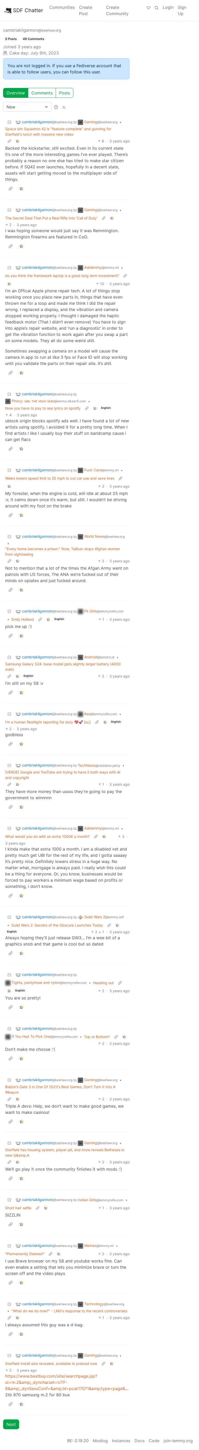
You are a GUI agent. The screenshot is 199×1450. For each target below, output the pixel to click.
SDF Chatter (28, 10)
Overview (15, 92)
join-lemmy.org (178, 1440)
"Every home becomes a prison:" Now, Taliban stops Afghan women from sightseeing (62, 551)
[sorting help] (56, 106)
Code (154, 1440)
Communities (62, 7)
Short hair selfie (18, 1208)
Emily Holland (22, 619)
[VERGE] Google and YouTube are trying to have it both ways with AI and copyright (62, 775)
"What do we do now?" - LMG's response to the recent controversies (69, 1311)
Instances (121, 1440)
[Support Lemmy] (148, 7)
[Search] (156, 7)
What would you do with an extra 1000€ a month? (47, 836)
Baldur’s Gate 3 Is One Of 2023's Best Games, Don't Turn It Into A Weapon (60, 1089)
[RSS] (64, 106)
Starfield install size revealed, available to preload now (51, 1363)
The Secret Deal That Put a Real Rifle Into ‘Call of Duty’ (51, 218)
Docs (139, 1440)
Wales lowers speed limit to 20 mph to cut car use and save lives (59, 478)
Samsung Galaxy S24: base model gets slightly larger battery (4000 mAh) (63, 667)
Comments (42, 92)
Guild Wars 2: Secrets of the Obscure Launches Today (57, 925)
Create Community (117, 10)
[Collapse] (9, 122)
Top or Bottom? (97, 1036)
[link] (17, 141)
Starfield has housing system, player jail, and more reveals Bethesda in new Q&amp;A (64, 1152)
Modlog (100, 1440)
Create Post (85, 10)
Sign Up (182, 10)
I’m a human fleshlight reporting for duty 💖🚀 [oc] (48, 722)
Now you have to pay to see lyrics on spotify (43, 408)
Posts (64, 92)
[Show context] (9, 141)
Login (168, 7)
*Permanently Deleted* (24, 1254)
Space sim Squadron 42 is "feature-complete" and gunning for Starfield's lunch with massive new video (58, 131)
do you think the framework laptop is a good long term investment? (62, 275)
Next (11, 1424)
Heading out (103, 983)
